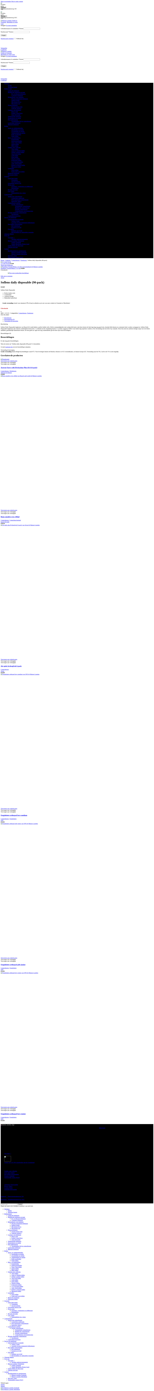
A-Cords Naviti (5, 263)
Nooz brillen (14, 170)
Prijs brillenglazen (13, 119)
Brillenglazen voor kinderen (16, 97)
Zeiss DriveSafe (15, 115)
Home (3, 260)
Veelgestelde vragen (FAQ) (15, 257)
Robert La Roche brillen (18, 165)
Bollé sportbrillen (16, 134)
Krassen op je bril (16, 227)
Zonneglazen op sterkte (14, 118)
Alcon (2, 277)
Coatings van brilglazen (14, 110)
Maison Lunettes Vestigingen (16, 241)
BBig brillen (14, 146)
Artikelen (8, 260)
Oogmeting (14, 180)
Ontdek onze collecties (14, 147)
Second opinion (15, 181)
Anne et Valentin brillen (18, 150)
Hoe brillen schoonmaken (15, 224)
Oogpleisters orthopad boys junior (13, 1114)
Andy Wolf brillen (16, 163)
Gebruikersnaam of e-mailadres (12, 28)
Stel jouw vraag (12, 255)
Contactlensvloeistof (15, 520)
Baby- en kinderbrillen (14, 138)
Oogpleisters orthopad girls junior (13, 965)
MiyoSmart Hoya (16, 102)
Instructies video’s (16, 201)
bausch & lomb (5, 522)
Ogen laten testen (13, 178)
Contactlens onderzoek (17, 198)
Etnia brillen (14, 157)
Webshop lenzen (12, 87)
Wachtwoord (7, 32)
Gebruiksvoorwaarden (10, 1189)
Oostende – (4, 1196)
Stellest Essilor (15, 100)
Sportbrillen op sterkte (17, 130)
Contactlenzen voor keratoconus (24, 211)
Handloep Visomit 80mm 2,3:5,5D (11, 268)
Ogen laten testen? (9, 1172)
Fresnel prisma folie (16, 107)
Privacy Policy (8, 1186)
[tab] (7, 318)
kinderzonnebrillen (16, 141)
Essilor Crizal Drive (17, 113)
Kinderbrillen (15, 139)
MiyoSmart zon (15, 103)
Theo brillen (14, 149)
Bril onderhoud (15, 226)
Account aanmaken (11, 25)
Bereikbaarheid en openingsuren (17, 251)
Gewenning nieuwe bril (14, 183)
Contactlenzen (15, 260)
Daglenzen (24, 260)
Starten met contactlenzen (15, 196)
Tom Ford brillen (16, 154)
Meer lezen (102, 1128)
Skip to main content (17, 1)
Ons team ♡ (11, 237)
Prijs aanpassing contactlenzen (19, 200)
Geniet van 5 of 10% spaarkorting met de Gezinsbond (19, 1162)
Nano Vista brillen (16, 142)
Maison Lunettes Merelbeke (19, 254)
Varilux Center (15, 221)
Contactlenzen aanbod (14, 203)
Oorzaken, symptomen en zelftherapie (22, 186)
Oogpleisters (12, 819)
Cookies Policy (8, 1188)
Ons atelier (11, 229)
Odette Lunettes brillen (17, 152)
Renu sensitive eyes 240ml (10, 517)
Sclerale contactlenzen (21, 209)
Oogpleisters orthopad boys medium (14, 815)
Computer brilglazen (17, 95)
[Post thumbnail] (7, 1161)
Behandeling (15, 188)
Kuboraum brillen (16, 160)
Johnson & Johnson (6, 372)
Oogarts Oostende (9, 1176)
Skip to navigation (6, 1)
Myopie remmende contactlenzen (17, 212)
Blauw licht (14, 111)
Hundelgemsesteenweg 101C (16, 1199)
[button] (8, 362)
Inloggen (3, 35)
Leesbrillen (11, 168)
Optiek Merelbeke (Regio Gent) (20, 244)
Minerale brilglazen (13, 124)
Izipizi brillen (15, 144)
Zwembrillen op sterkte (17, 131)
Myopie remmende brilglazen (19, 99)
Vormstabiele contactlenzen (22, 206)
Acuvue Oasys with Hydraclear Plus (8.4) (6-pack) (19, 368)
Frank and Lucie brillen (18, 171)
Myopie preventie (13, 189)
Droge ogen (11, 185)
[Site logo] (9, 24)
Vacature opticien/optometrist (19, 239)
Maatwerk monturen (13, 173)
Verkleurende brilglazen (14, 116)
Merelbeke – (4, 1199)
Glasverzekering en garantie (16, 219)
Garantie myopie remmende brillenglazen (23, 222)
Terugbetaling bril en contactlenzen (21, 121)
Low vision (11, 191)
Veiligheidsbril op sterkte (18, 133)
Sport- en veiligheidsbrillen (15, 128)
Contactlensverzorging (14, 216)
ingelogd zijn (9, 347)
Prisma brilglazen (13, 105)
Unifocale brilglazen (13, 90)
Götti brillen (14, 155)
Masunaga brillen (16, 167)
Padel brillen (14, 136)
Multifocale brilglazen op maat (16, 92)
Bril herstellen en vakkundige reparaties (22, 232)
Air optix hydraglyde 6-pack (11, 666)
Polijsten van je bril (16, 230)
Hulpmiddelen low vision (18, 193)
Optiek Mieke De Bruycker (15, 245)
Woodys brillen (15, 159)
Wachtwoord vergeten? (7, 38)
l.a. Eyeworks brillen (17, 162)
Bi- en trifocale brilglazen (18, 94)
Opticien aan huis (13, 247)
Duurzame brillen (13, 175)
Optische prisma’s (16, 108)
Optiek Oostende (16, 242)
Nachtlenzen (14, 214)
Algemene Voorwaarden (11, 1184)
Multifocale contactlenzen (22, 208)
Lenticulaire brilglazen (14, 123)
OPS (2, 820)
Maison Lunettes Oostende (18, 252)
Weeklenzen (12, 371)
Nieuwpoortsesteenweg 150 (16, 1196)
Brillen (10, 85)
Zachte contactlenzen (17, 204)
